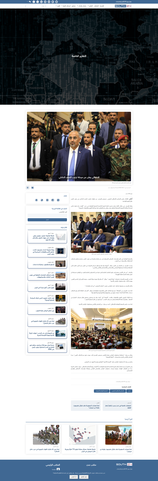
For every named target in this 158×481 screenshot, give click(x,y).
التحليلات (96, 6)
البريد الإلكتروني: (63, 212)
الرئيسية (102, 6)
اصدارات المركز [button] (67, 6)
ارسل (47, 219)
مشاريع (73, 6)
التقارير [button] (91, 6)
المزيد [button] (58, 6)
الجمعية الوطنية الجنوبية (101, 391)
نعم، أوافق (84, 477)
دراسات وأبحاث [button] (82, 6)
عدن (129, 391)
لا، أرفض (73, 477)
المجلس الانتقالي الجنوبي (118, 391)
